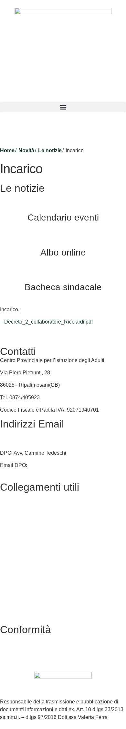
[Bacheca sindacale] (63, 271)
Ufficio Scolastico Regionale (32, 545)
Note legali (12, 607)
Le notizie (50, 150)
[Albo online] (63, 236)
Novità (26, 150)
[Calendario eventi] (63, 201)
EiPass (8, 520)
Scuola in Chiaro (19, 558)
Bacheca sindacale (63, 287)
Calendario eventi (63, 217)
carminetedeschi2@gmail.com (63, 465)
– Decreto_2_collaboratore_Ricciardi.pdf (46, 322)
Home (7, 150)
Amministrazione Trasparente (33, 508)
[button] (63, 107)
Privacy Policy (16, 583)
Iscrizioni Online (18, 533)
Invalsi (7, 570)
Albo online (63, 252)
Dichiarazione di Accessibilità (34, 595)
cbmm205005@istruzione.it (31, 433)
